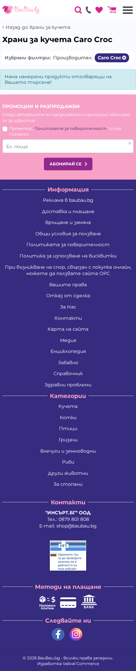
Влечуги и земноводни (68, 451)
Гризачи (68, 440)
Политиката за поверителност (70, 128)
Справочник (68, 373)
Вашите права (68, 285)
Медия (68, 340)
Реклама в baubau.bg (68, 200)
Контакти (68, 318)
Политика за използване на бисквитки (68, 256)
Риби (68, 462)
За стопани (68, 484)
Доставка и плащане (68, 211)
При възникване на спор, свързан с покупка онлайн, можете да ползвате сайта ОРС (68, 270)
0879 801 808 (73, 519)
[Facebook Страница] (58, 634)
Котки (68, 417)
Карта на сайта (68, 329)
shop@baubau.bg (76, 526)
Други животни (68, 473)
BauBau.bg (49, 657)
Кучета (68, 406)
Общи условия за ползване (68, 234)
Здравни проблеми (68, 385)
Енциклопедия (68, 351)
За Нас (68, 307)
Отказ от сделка (68, 296)
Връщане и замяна (68, 222)
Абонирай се (66, 163)
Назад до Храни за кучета (38, 27)
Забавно (68, 362)
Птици (68, 428)
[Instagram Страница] (76, 634)
